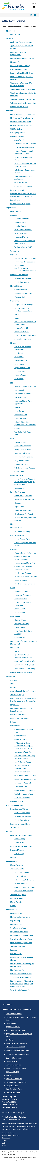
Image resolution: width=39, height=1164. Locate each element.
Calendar (11, 31)
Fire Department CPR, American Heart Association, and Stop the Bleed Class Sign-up (21, 983)
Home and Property (17, 850)
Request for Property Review (25, 783)
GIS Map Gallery (16, 129)
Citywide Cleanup (20, 876)
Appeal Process (20, 222)
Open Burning (19, 411)
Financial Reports (20, 360)
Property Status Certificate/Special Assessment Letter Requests (25, 268)
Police (12, 588)
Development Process (22, 278)
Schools (13, 858)
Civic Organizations (17, 898)
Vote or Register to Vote (19, 107)
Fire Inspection (19, 390)
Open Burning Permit (21, 183)
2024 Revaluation (20, 233)
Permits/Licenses (17, 136)
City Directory (15, 921)
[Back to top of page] (34, 1159)
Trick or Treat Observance (23, 891)
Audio (12, 684)
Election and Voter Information (25, 258)
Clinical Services (20, 442)
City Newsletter (11, 1061)
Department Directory (22, 532)
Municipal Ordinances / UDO (16, 1043)
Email (30, 15)
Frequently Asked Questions (24, 499)
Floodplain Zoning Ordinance (24, 584)
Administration (15, 211)
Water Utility (14, 648)
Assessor (13, 215)
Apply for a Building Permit (16, 1030)
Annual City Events (17, 869)
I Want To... (10, 38)
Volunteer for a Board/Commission (23, 103)
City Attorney (15, 251)
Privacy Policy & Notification (10, 1135)
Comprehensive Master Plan (24, 563)
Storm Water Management (23, 339)
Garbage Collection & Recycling (21, 125)
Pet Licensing (19, 371)
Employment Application (23, 752)
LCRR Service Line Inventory (24, 669)
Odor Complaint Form (22, 772)
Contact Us (12, 910)
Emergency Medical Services (25, 386)
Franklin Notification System (20, 122)
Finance (13, 343)
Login (3, 1143)
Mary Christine (20, 1117)
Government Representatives (25, 262)
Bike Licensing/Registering (24, 147)
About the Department (22, 592)
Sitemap (4, 1145)
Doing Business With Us (19, 809)
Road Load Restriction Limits (25, 336)
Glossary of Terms (21, 237)
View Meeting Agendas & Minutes (22, 89)
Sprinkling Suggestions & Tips (25, 661)
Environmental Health (22, 453)
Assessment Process (22, 219)
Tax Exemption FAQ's (22, 247)
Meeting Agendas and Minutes (21, 672)
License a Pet (15, 62)
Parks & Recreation (17, 535)
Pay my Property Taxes (18, 69)
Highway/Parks (20, 620)
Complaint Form (20, 736)
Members (18, 407)
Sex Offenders (19, 612)
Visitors (9, 832)
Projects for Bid (20, 328)
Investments (19, 364)
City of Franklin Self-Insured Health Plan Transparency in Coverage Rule (24, 481)
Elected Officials (16, 286)
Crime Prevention (20, 599)
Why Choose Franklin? (15, 805)
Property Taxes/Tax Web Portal (17, 1050)
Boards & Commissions (23, 293)
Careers (4, 1140)
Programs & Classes (22, 461)
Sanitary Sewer (19, 627)
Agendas (13, 680)
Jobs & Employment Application (17, 1054)
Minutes (13, 687)
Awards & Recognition (18, 895)
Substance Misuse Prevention (25, 468)
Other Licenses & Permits (15, 1047)
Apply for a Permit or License (21, 42)
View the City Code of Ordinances (22, 99)
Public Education (20, 418)
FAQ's (16, 315)
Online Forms (15, 726)
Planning (13, 549)
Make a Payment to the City (20, 66)
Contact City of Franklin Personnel (22, 58)
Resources (10, 676)
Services (9, 111)
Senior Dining (15, 200)
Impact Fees (19, 507)
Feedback (13, 950)
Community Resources (22, 446)
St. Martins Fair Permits (23, 186)
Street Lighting (19, 637)
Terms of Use (6, 1138)
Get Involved (19, 472)
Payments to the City (22, 368)
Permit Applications (21, 282)
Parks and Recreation (14, 1079)
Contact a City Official (14, 1014)
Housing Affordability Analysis (25, 577)
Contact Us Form (20, 739)
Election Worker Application (20, 917)
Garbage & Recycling (13, 1065)
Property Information (17, 190)
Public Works (15, 616)
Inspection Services (17, 492)
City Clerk (13, 255)
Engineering (14, 301)
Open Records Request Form (25, 776)
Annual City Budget (17, 695)
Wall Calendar (15, 35)
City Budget (18, 353)
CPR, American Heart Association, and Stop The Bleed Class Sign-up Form (23, 745)
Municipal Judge (20, 297)
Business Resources (22, 813)
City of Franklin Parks (22, 539)
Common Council (20, 290)
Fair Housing (19, 854)
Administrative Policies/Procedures (23, 691)
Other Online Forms (13, 1093)
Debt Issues (19, 357)
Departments (11, 208)
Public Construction (21, 332)
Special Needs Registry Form (25, 790)
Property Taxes (20, 375)
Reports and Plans (21, 464)
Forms (16, 318)
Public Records (20, 609)
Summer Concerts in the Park (25, 887)
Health (12, 439)
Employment (19, 488)
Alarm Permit (19, 140)
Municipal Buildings (21, 624)
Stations (17, 428)
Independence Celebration (24, 880)
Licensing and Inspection (23, 457)
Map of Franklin (16, 902)
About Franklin (11, 862)
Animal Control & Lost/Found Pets (22, 114)
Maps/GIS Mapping (13, 1072)
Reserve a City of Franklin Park (21, 73)
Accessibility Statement (9, 1133)
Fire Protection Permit (22, 394)
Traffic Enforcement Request (24, 794)
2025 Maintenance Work (23, 230)
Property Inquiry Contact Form (25, 553)
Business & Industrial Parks (20, 824)
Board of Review (20, 226)
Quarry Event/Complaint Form (25, 779)
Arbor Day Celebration (22, 873)
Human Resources (17, 475)
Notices (13, 722)
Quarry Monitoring (20, 580)
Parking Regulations (17, 133)
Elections (9, 1040)
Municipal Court (16, 528)
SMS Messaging (20, 787)
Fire (11, 383)
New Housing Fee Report (23, 514)
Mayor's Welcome (16, 865)
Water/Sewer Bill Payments (20, 204)
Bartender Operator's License (25, 144)
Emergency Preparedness (23, 450)
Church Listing (19, 839)
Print (35, 15)
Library (12, 524)
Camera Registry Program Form (21, 935)
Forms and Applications (23, 496)
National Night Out (21, 884)
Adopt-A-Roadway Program (24, 305)
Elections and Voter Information (21, 118)
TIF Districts (19, 379)
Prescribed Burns (20, 415)
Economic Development (19, 275)
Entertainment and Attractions (21, 846)
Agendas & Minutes (13, 1027)
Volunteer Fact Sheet (22, 798)
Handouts (17, 503)
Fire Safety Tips (20, 397)
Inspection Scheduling (22, 510)
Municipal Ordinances (18, 715)
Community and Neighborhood (21, 835)
